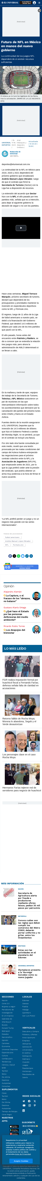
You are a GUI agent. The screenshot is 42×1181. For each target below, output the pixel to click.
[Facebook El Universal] (29, 1101)
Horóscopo (26, 1071)
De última (6, 1077)
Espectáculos (7, 1052)
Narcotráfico (7, 1037)
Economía (6, 1046)
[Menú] (39, 2)
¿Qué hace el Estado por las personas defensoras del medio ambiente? (16, 615)
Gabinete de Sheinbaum (7, 1020)
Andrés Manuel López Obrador (18, 541)
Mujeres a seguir (8, 1006)
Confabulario (7, 1059)
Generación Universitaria (27, 1048)
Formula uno (18, 545)
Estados (5, 1034)
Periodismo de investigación (8, 1011)
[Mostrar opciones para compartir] (39, 10)
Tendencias (6, 1062)
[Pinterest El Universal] (35, 1106)
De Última (6, 1102)
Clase (4, 1093)
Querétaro (26, 1013)
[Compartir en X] (14, 556)
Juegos (25, 1065)
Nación (5, 1000)
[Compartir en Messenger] (22, 556)
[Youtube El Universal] (24, 1106)
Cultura (5, 1056)
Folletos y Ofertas (29, 1034)
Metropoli (6, 1031)
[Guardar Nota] (31, 556)
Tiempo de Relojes (9, 1111)
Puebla (25, 1006)
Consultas (6, 1086)
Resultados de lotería (28, 1075)
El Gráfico (26, 1053)
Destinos (5, 1080)
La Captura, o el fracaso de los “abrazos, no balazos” (17, 598)
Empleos (26, 1041)
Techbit (5, 1071)
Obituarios (26, 1044)
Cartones (5, 1043)
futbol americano (12, 537)
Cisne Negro (7, 1114)
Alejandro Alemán (13, 591)
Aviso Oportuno (28, 1037)
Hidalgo (25, 1010)
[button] (26, 2)
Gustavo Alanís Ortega (15, 607)
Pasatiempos (27, 1068)
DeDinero (26, 1059)
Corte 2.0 (5, 1003)
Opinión (9, 586)
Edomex (25, 1000)
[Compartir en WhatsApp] (18, 556)
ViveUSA (25, 1062)
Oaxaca (25, 1003)
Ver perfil (14, 156)
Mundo (5, 1025)
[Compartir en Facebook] (10, 556)
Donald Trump (8, 1028)
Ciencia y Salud (8, 1065)
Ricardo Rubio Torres (14, 626)
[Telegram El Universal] (23, 1101)
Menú (4, 1074)
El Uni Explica (8, 1016)
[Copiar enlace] (27, 556)
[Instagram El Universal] (29, 1106)
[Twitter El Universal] (35, 1101)
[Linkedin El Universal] (23, 1110)
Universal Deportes (6, 144)
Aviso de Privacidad (23, 1154)
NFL (7, 545)
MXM (4, 1068)
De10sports (27, 1056)
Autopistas (6, 1083)
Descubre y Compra (30, 1031)
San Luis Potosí (28, 1016)
